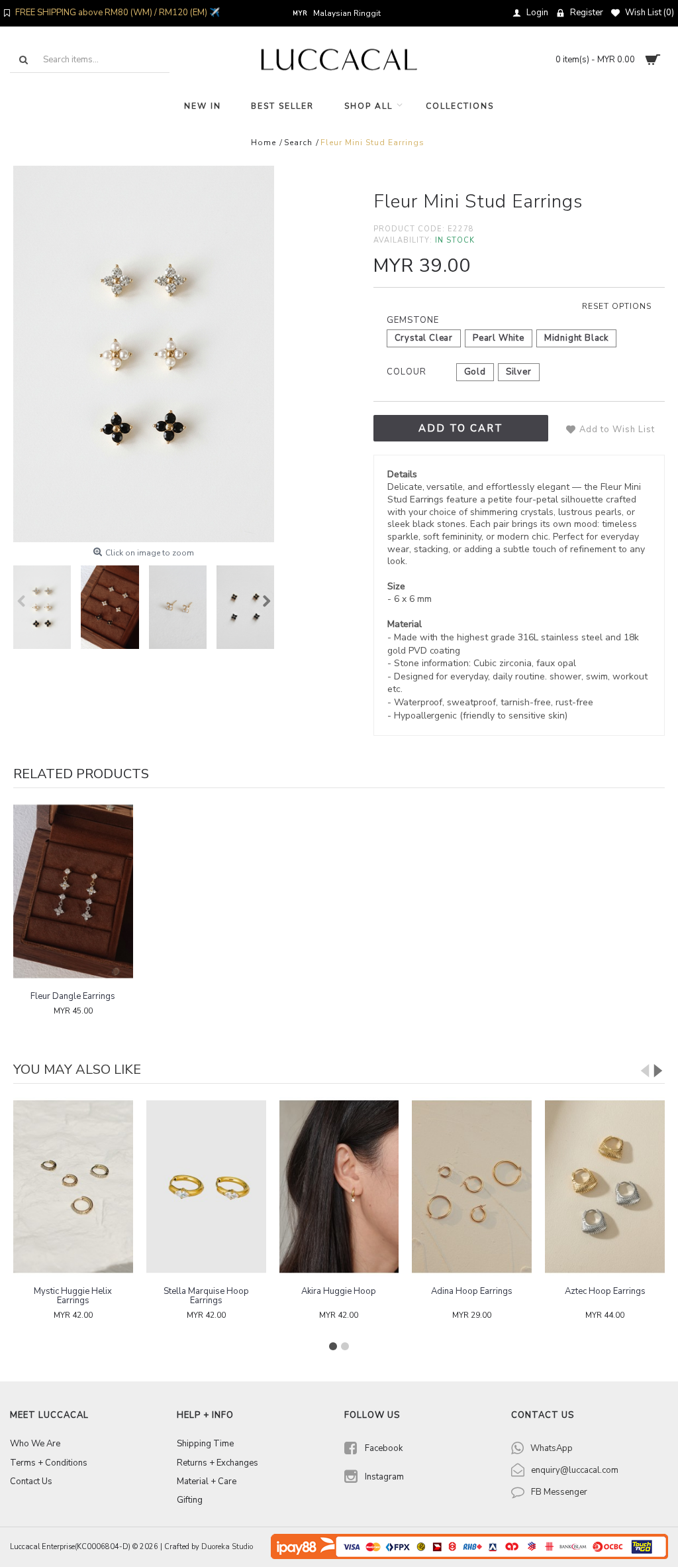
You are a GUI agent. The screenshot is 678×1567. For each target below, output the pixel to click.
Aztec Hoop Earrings (605, 1291)
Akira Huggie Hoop (338, 1291)
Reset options (617, 306)
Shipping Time (205, 1444)
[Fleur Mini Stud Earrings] (143, 354)
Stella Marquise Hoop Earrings (206, 1295)
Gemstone (413, 320)
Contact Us (31, 1481)
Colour (406, 372)
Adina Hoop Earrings (471, 1291)
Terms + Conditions (48, 1463)
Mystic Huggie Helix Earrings (73, 1295)
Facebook (384, 1449)
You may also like (77, 1069)
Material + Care (206, 1481)
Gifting (190, 1500)
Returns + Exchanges (217, 1463)
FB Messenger (559, 1492)
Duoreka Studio (227, 1547)
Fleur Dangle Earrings (72, 996)
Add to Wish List (617, 429)
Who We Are (35, 1444)
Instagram (384, 1477)
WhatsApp (551, 1448)
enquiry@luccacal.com (574, 1470)
